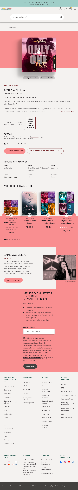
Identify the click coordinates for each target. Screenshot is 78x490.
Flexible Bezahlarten (47, 473)
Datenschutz (13, 486)
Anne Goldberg (11, 86)
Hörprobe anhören (32, 78)
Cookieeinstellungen (60, 486)
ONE (5, 425)
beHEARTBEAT (8, 393)
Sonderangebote (28, 402)
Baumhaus (7, 390)
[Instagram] (65, 462)
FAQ (62, 388)
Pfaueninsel (7, 432)
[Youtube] (69, 462)
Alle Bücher (26, 382)
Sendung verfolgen (67, 399)
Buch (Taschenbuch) (9, 123)
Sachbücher (46, 407)
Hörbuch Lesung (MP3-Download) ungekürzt (30, 123)
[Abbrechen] (67, 17)
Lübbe (6, 418)
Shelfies (25, 393)
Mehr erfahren (13, 280)
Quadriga (7, 440)
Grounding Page (49, 486)
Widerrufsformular (67, 418)
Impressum (5, 486)
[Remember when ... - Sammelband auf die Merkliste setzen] (11, 207)
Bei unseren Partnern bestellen (44, 151)
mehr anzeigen (67, 112)
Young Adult (46, 414)
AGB (62, 414)
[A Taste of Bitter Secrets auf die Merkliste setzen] (29, 203)
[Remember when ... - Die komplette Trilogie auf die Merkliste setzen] (48, 203)
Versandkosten (34, 137)
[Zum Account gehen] (60, 8)
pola (5, 436)
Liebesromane (12, 27)
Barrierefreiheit (39, 486)
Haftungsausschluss (24, 486)
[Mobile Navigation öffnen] (75, 8)
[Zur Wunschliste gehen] (65, 8)
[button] (11, 218)
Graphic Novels (47, 421)
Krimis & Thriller (47, 382)
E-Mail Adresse (29, 327)
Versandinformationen (68, 395)
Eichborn (7, 407)
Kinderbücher (46, 410)
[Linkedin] (73, 462)
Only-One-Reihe (30, 97)
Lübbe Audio (8, 168)
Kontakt (63, 384)
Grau (5, 410)
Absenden (30, 366)
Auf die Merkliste (48, 78)
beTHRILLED (8, 397)
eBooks (25, 386)
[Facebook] (61, 462)
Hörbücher (26, 389)
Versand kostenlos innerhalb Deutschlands (47, 462)
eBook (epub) (20, 123)
